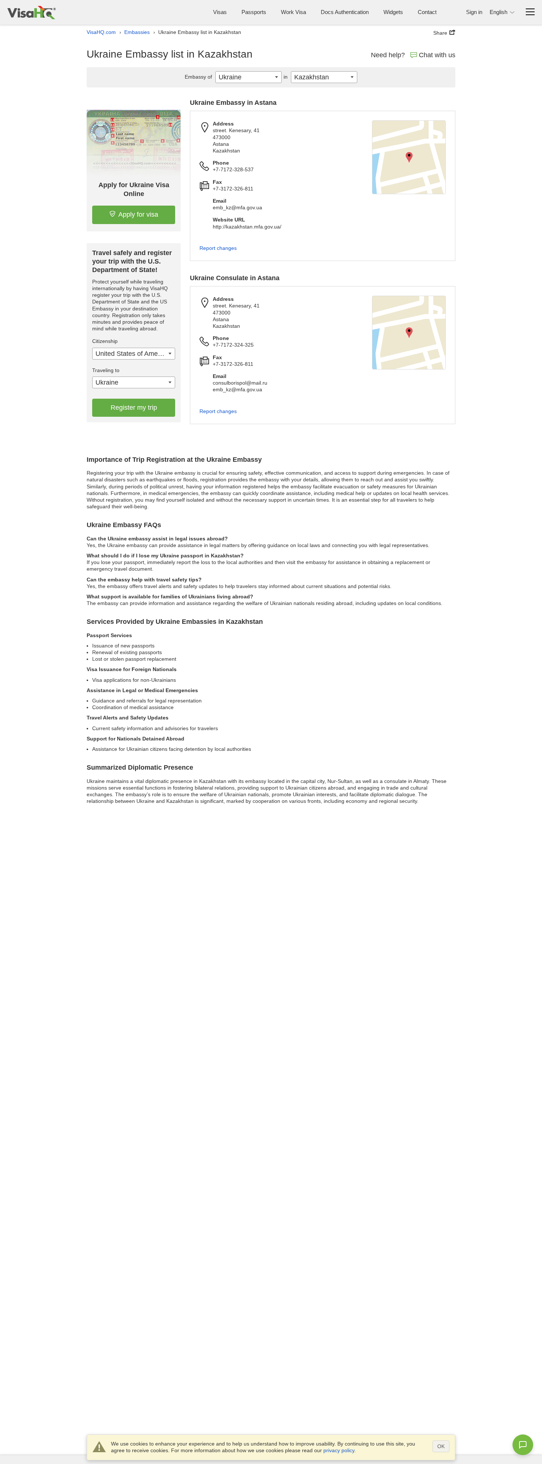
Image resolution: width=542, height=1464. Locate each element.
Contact (427, 12)
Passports (254, 12)
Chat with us (437, 55)
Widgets (393, 12)
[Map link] (409, 157)
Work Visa (293, 12)
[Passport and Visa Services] (31, 12)
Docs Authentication (345, 12)
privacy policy (338, 1450)
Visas (220, 12)
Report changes (218, 248)
